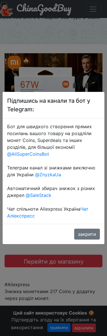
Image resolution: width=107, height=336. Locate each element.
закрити (87, 234)
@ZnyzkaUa (48, 174)
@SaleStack (38, 195)
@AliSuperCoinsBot (28, 154)
